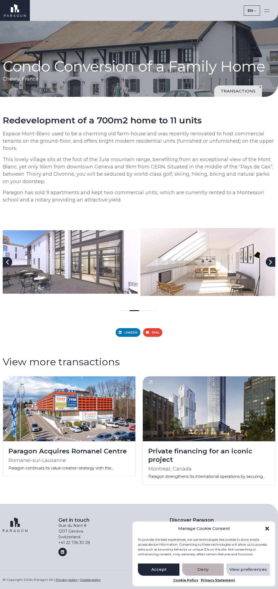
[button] (267, 528)
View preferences (248, 569)
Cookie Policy (185, 580)
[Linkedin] (62, 552)
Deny (202, 569)
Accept (158, 569)
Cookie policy (90, 580)
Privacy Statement (218, 580)
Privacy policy (67, 580)
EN (250, 10)
